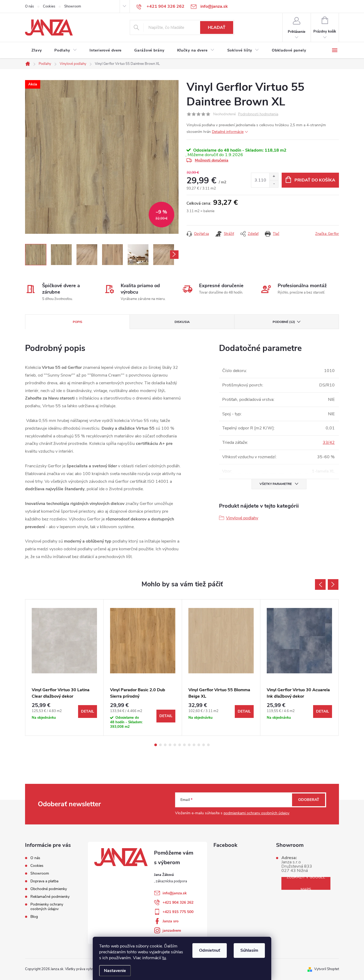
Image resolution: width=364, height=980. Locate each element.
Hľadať (216, 27)
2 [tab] (160, 745)
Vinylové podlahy (242, 518)
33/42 (329, 442)
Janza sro (171, 921)
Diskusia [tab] (182, 322)
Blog (34, 916)
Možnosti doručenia (211, 160)
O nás (29, 6)
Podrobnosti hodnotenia (258, 114)
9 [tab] (194, 745)
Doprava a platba (44, 881)
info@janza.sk (175, 893)
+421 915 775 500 (178, 911)
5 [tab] (174, 745)
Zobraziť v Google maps (306, 883)
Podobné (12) (284, 322)
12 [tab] (208, 745)
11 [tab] (203, 745)
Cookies (49, 6)
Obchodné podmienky (48, 888)
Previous (320, 584)
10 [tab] (198, 745)
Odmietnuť (209, 950)
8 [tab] (189, 745)
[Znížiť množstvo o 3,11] (273, 183)
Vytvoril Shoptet (326, 969)
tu (164, 958)
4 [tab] (170, 745)
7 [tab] (184, 745)
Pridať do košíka (314, 180)
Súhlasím (249, 950)
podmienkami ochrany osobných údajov (256, 813)
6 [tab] (179, 745)
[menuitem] (36, 50)
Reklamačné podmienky (50, 896)
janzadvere (172, 930)
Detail (87, 711)
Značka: (327, 233)
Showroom (72, 6)
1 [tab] (155, 745)
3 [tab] (165, 745)
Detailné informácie (228, 131)
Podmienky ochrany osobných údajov (46, 906)
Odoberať (308, 799)
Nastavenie (115, 971)
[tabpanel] (64, 667)
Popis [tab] (77, 322)
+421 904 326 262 (178, 902)
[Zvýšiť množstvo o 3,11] (273, 176)
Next (333, 584)
